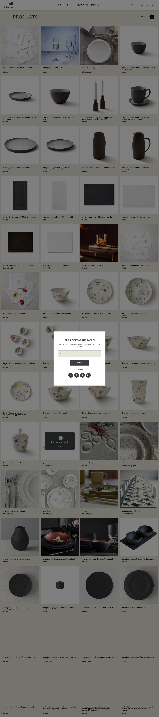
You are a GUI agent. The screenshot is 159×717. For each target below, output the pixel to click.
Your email (64, 353)
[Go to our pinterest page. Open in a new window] (82, 375)
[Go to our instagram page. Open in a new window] (76, 375)
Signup (79, 363)
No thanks (80, 369)
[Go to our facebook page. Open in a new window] (70, 375)
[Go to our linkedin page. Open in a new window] (88, 375)
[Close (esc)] (100, 335)
